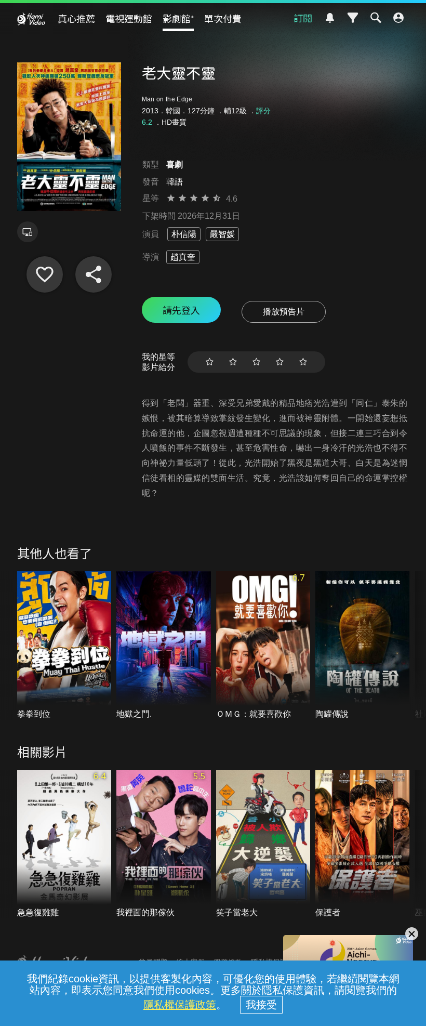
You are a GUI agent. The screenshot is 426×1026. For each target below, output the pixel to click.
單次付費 (223, 18)
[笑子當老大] (263, 844)
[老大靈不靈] (44, 274)
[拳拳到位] (64, 645)
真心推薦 (76, 18)
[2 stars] (233, 362)
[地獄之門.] (163, 645)
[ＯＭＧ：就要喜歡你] (263, 645)
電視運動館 (128, 18)
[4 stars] (279, 362)
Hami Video (31, 18)
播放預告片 (283, 311)
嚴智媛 (222, 234)
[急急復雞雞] (64, 844)
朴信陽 (183, 234)
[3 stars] (256, 362)
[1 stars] (209, 362)
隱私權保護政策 (179, 1004)
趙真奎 (182, 257)
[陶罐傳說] (362, 645)
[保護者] (362, 844)
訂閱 (303, 17)
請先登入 (181, 310)
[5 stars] (303, 362)
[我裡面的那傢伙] (163, 844)
